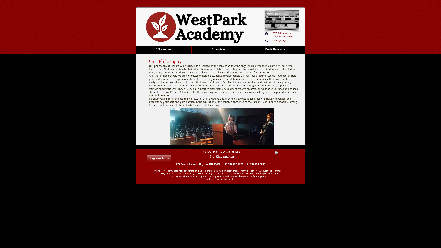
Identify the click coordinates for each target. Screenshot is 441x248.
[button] (163, 49)
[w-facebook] (276, 152)
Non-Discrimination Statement (218, 179)
